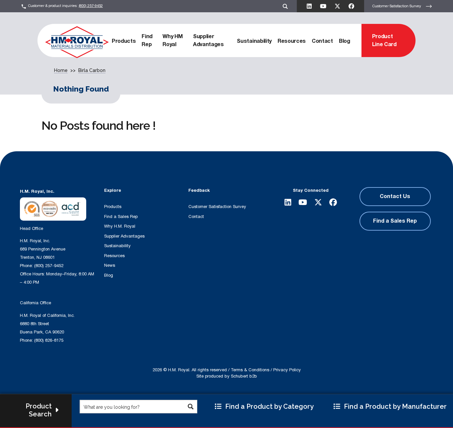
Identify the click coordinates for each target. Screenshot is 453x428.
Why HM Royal (172, 40)
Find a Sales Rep (121, 216)
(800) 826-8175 (48, 340)
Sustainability (254, 41)
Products (124, 41)
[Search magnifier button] (190, 406)
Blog (344, 41)
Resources (292, 41)
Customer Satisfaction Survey (397, 6)
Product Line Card (384, 40)
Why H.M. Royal (119, 226)
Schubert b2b (244, 376)
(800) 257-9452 (91, 6)
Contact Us (395, 196)
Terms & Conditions (250, 370)
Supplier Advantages (208, 40)
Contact (322, 41)
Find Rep (147, 40)
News (109, 265)
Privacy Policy (287, 370)
